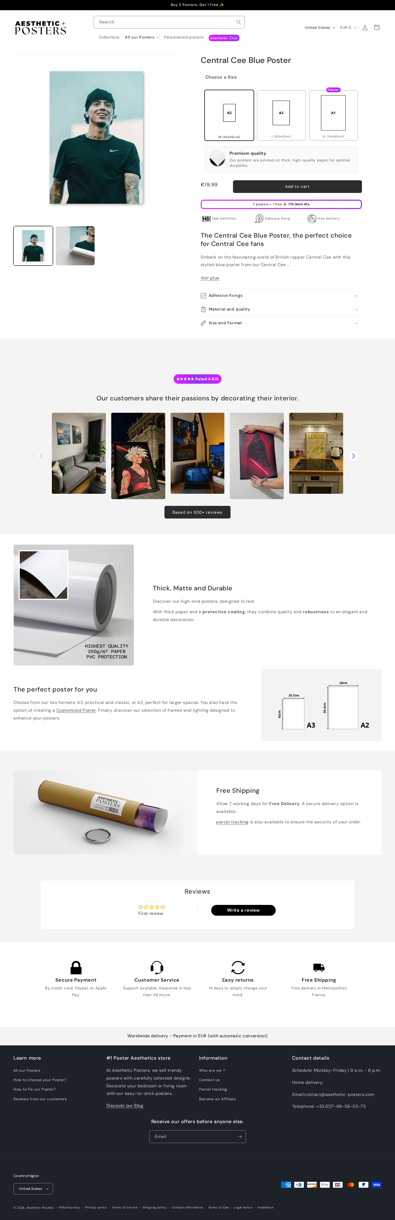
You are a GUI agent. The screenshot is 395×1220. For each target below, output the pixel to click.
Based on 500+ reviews (197, 512)
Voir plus (210, 278)
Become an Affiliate (217, 1098)
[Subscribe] (240, 1136)
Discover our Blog (124, 1105)
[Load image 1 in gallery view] (33, 246)
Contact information (187, 1207)
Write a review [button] (243, 910)
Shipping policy (155, 1207)
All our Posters (27, 1070)
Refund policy (69, 1207)
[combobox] (169, 22)
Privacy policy (96, 1207)
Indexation (266, 1207)
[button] (141, 37)
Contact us (209, 1079)
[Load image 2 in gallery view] (75, 246)
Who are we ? (212, 1070)
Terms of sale (218, 1207)
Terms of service (125, 1207)
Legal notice (243, 1207)
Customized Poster (76, 710)
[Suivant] (354, 456)
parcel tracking (232, 821)
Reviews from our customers (40, 1098)
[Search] (239, 22)
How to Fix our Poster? (34, 1089)
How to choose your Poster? (39, 1079)
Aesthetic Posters (40, 1208)
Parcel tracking (213, 1089)
